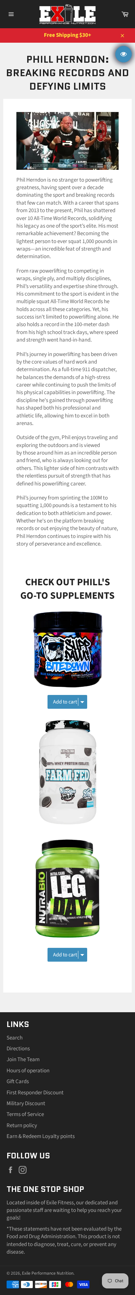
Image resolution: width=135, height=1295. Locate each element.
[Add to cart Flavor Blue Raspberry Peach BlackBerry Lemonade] (67, 697)
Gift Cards (18, 1081)
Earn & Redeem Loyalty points (41, 1136)
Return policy (22, 1125)
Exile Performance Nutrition (47, 1273)
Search (15, 1038)
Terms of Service (25, 1114)
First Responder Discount (35, 1093)
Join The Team (23, 1059)
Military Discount (26, 1103)
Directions (18, 1049)
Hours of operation (28, 1071)
